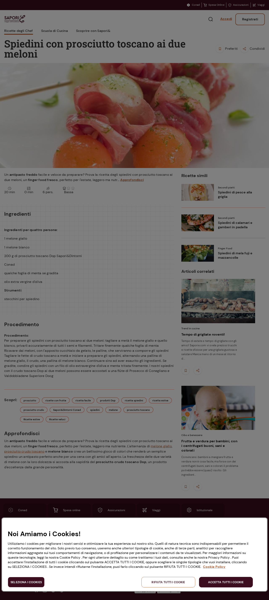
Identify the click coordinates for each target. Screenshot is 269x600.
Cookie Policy (214, 567)
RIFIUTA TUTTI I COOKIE (168, 582)
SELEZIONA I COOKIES (26, 582)
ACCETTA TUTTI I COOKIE (226, 582)
